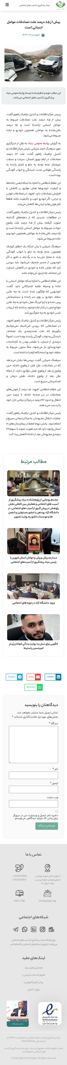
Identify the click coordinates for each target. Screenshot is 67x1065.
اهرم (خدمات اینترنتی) (33, 975)
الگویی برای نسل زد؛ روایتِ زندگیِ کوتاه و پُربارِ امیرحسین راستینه (33, 646)
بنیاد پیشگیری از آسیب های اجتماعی (34, 5)
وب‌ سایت (52, 797)
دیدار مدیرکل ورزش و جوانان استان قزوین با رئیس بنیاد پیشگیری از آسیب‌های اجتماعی (33, 560)
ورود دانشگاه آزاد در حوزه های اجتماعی (33, 603)
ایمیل (54, 783)
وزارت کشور (33, 990)
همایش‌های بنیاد (33, 968)
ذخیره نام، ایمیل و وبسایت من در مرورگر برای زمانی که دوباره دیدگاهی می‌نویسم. (35, 817)
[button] (53, 677)
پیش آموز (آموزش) (33, 982)
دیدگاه (53, 723)
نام (55, 769)
